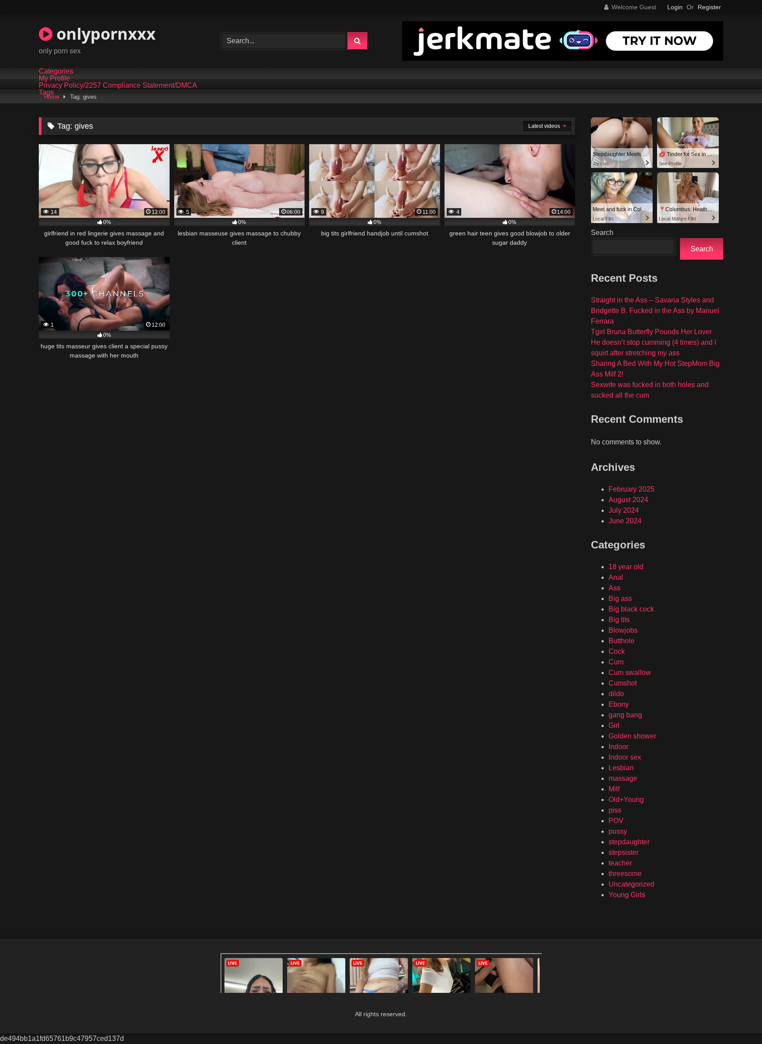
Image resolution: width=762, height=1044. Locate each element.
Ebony (619, 704)
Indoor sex (625, 757)
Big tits (619, 619)
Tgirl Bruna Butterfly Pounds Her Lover (651, 332)
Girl (614, 725)
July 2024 (624, 510)
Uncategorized (631, 884)
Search (602, 232)
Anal (616, 577)
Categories (56, 71)
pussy (618, 831)
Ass (614, 588)
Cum (616, 662)
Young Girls (627, 895)
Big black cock (631, 609)
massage (623, 778)
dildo (616, 693)
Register (709, 7)
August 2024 (628, 499)
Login (675, 7)
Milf (614, 789)
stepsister (624, 852)
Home (51, 96)
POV (616, 820)
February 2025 (631, 489)
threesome (625, 873)
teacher (620, 863)
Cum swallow (630, 672)
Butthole (622, 641)
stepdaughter (629, 842)
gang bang (625, 715)
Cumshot (623, 683)
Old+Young (626, 799)
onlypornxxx (104, 34)
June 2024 (625, 521)
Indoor (618, 746)
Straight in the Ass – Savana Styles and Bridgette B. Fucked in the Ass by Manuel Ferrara (655, 310)
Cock (617, 651)
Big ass (620, 598)
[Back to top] (734, 1017)
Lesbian (621, 768)
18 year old (626, 566)
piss (615, 810)
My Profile (54, 78)
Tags (46, 92)
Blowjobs (623, 630)
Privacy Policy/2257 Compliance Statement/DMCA (118, 85)
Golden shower (632, 736)
